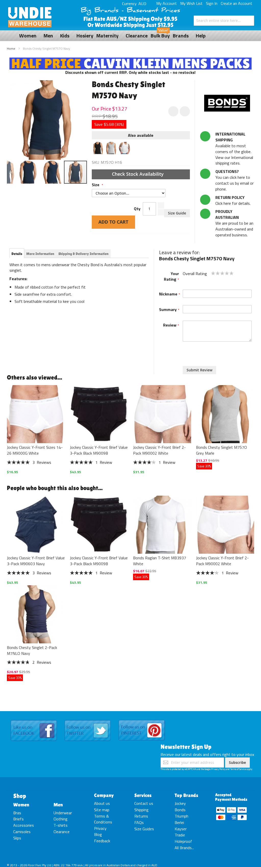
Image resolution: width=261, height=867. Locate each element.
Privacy (100, 828)
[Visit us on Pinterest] (142, 720)
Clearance (62, 832)
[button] (11, 172)
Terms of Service (238, 769)
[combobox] (224, 21)
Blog (98, 834)
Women (21, 804)
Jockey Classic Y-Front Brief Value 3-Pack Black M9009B (99, 450)
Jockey (180, 803)
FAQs (139, 822)
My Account (166, 3)
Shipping (141, 810)
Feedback (102, 841)
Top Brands (186, 795)
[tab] (16, 253)
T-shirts (61, 825)
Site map (101, 810)
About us (102, 803)
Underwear (63, 813)
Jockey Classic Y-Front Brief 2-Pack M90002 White (159, 450)
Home (11, 48)
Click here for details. (233, 200)
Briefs (18, 819)
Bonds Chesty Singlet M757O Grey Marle (221, 450)
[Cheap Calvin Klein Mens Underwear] (130, 60)
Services (143, 795)
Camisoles (22, 832)
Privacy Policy (218, 769)
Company (104, 795)
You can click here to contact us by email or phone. (234, 180)
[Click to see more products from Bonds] (227, 103)
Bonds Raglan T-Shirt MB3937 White (159, 561)
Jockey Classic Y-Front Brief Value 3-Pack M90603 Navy (36, 561)
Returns (141, 816)
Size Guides (144, 829)
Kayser (181, 829)
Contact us (143, 803)
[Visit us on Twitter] (87, 720)
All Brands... (184, 848)
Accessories (23, 825)
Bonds (180, 810)
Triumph (181, 816)
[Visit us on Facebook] (34, 720)
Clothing (61, 819)
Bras (17, 813)
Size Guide (177, 213)
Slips (17, 838)
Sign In (211, 3)
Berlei (179, 822)
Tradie (180, 835)
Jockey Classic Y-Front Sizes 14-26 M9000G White (35, 450)
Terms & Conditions (103, 819)
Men (58, 804)
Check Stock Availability (138, 174)
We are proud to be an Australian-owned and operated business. (234, 223)
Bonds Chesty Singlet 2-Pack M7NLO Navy (32, 650)
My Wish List (191, 3)
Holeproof (183, 841)
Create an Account (236, 3)
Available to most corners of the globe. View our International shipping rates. (234, 148)
